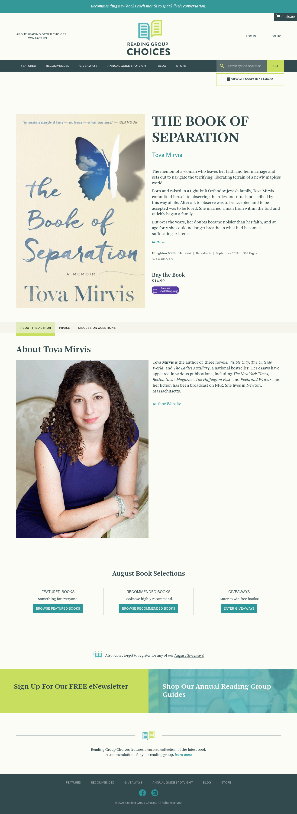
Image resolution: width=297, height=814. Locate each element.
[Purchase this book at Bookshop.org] (165, 290)
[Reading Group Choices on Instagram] (154, 792)
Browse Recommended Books (148, 608)
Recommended (57, 65)
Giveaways (88, 65)
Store (181, 65)
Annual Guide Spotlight (127, 65)
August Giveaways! (189, 656)
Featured (28, 65)
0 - (288, 17)
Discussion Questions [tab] (97, 327)
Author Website (167, 404)
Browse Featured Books (58, 608)
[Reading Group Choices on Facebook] (142, 792)
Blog (162, 65)
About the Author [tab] (35, 327)
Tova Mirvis (167, 155)
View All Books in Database (252, 79)
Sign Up (274, 36)
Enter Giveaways (239, 608)
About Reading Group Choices (41, 34)
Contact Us (37, 38)
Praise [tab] (64, 327)
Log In (251, 36)
